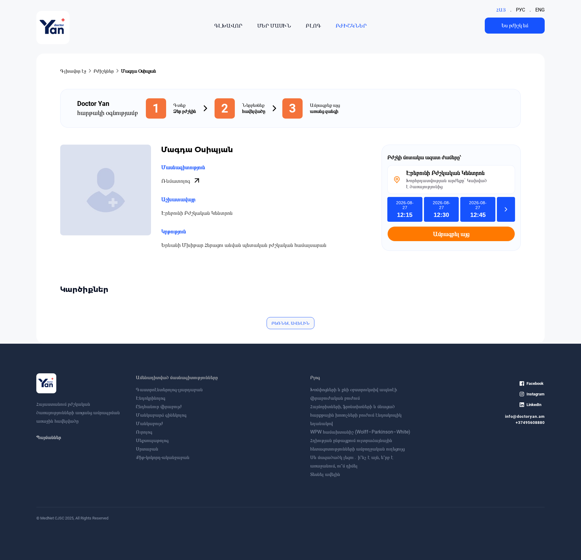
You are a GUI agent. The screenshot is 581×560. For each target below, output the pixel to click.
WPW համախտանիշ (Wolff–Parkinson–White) (360, 432)
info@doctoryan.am (525, 416)
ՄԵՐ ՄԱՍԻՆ (274, 25)
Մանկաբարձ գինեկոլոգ (161, 415)
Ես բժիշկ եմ (514, 25)
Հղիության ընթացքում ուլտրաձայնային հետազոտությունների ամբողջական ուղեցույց (357, 444)
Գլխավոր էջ (73, 71)
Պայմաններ (48, 437)
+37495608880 (530, 422)
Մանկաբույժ (149, 423)
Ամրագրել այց (451, 233)
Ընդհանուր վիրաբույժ (159, 406)
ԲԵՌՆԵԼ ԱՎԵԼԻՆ (290, 323)
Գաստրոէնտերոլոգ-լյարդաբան (169, 389)
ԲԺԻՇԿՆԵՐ (351, 25)
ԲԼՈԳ (313, 25)
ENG (540, 10)
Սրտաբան (147, 449)
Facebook (535, 383)
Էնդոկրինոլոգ (151, 398)
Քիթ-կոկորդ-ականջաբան (162, 457)
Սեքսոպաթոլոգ (152, 440)
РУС (520, 10)
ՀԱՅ (501, 10)
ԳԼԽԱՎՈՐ (228, 25)
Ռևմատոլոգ (176, 181)
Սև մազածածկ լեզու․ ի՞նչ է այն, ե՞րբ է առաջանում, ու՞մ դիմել (351, 461)
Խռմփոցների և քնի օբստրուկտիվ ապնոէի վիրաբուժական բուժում (353, 394)
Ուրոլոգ (144, 432)
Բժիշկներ (104, 71)
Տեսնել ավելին (325, 474)
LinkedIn (534, 404)
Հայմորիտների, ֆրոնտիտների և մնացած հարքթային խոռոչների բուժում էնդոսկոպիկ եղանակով (356, 415)
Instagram (535, 394)
